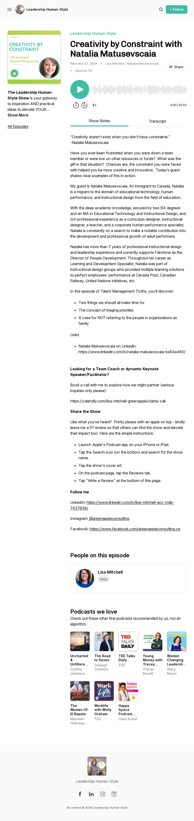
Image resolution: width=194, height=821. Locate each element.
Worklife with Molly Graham (102, 710)
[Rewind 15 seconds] (76, 105)
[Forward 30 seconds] (84, 105)
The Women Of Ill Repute (79, 710)
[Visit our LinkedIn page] (91, 794)
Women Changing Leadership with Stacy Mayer (176, 664)
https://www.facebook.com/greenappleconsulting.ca (135, 529)
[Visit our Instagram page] (102, 794)
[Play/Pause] (79, 89)
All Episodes (18, 126)
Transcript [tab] (157, 121)
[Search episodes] (161, 9)
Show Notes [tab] (99, 120)
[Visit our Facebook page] (80, 794)
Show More (18, 115)
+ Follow (177, 9)
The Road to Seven (102, 658)
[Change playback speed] (94, 105)
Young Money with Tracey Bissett (152, 662)
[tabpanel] (128, 335)
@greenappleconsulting (109, 518)
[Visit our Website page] (114, 794)
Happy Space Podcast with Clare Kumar (127, 714)
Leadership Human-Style (47, 9)
